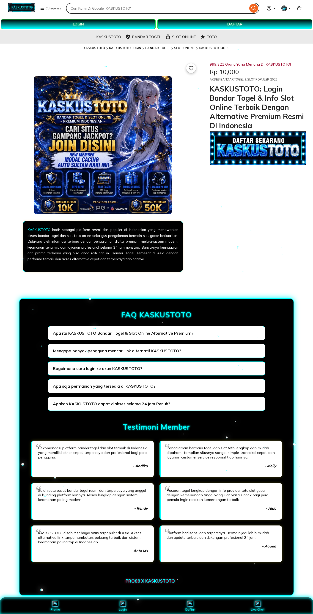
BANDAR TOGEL (157, 48)
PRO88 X (135, 581)
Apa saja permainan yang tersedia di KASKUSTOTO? (104, 386)
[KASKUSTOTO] (21, 11)
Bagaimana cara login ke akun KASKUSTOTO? (97, 368)
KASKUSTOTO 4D (212, 48)
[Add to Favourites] (191, 68)
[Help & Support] (271, 8)
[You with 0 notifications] (286, 8)
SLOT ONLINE (184, 48)
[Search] (253, 8)
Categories (53, 8)
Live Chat (257, 609)
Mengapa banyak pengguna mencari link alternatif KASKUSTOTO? (117, 350)
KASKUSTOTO (94, 48)
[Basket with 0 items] (299, 8)
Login (123, 609)
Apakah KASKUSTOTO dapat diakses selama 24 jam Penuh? (111, 403)
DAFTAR (234, 24)
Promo (55, 609)
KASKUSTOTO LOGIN (125, 48)
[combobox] (157, 8)
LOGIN (78, 24)
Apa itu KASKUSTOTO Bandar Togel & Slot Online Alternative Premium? (123, 333)
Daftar (190, 609)
